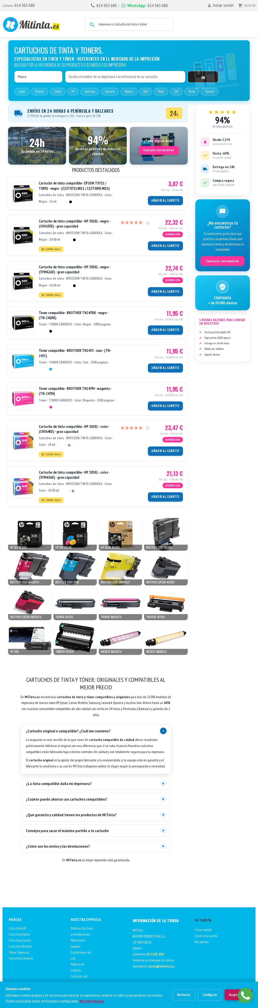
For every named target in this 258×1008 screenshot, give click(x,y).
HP (73, 91)
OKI (176, 91)
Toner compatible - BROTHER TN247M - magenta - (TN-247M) (75, 391)
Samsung (90, 91)
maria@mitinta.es (161, 966)
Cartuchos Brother (20, 946)
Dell (145, 91)
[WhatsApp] (245, 995)
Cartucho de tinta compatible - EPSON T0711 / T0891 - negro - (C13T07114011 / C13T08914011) (74, 186)
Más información (91, 1001)
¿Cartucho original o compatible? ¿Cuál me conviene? (68, 730)
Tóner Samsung (19, 952)
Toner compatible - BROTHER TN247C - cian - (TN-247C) (75, 353)
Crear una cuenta (206, 936)
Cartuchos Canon (20, 940)
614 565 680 (25, 5)
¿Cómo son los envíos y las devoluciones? (58, 846)
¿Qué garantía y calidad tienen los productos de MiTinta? (71, 814)
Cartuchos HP (17, 928)
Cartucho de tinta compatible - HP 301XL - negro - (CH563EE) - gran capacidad (74, 224)
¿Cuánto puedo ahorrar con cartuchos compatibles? (66, 799)
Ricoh (161, 91)
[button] (37, 146)
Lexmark (110, 91)
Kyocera (129, 91)
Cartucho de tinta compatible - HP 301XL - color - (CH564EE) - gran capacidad (74, 429)
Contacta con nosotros (222, 261)
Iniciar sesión (203, 929)
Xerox (192, 91)
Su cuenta (203, 920)
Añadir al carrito (165, 200)
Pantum (209, 91)
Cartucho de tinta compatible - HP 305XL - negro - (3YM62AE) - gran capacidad (74, 269)
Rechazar (183, 994)
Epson (22, 91)
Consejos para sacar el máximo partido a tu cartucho (67, 830)
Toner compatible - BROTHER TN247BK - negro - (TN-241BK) (73, 315)
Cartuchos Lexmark (21, 958)
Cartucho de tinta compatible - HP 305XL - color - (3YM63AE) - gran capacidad (74, 475)
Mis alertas (202, 942)
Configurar (210, 994)
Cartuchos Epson (19, 934)
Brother (39, 91)
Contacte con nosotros (158, 150)
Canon (57, 91)
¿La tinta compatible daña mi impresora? (59, 783)
